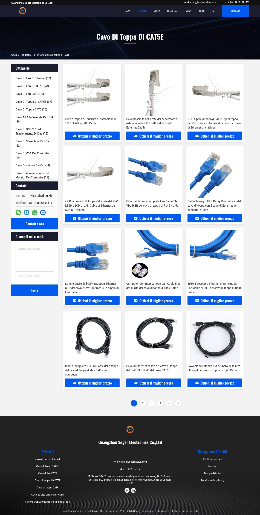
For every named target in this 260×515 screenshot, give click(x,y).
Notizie (212, 466)
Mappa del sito (212, 473)
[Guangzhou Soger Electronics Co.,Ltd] (22, 11)
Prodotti (142, 11)
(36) (30, 94)
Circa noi (172, 11)
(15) (31, 109)
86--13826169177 (238, 2)
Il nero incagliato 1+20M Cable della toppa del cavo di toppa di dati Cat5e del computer (91, 370)
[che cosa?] (34, 212)
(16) (32, 131)
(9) (33, 165)
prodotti (25, 54)
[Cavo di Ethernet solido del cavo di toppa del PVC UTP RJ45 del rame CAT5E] (153, 337)
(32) (32, 143)
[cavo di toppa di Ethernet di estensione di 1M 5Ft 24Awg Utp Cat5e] (92, 91)
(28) (32, 86)
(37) (34, 101)
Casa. (14, 54)
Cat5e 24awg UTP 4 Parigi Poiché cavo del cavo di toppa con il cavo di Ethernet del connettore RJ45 (214, 206)
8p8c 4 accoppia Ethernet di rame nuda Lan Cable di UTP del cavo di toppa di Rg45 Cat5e (214, 288)
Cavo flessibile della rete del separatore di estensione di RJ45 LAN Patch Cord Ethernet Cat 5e (152, 123)
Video (157, 11)
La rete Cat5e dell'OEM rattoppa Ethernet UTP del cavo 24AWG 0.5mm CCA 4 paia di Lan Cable (92, 288)
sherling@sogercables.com (202, 2)
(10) (32, 155)
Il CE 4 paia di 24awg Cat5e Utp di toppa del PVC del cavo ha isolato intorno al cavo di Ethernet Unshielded (214, 123)
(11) (32, 175)
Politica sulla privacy (212, 480)
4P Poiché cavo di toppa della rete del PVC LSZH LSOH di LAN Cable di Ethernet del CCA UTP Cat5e (91, 206)
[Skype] (26, 212)
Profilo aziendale (212, 459)
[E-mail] (43, 212)
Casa (127, 11)
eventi (187, 11)
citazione (235, 11)
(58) (33, 78)
